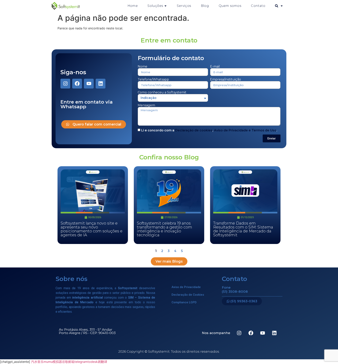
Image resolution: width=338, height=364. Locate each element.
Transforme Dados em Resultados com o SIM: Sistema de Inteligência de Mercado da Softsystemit (243, 229)
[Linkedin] (100, 84)
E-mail (215, 66)
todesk (93, 362)
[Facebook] (77, 84)
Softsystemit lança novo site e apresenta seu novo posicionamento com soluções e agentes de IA (91, 229)
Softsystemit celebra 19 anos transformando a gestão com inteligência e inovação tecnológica (164, 229)
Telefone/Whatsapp (153, 79)
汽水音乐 (37, 362)
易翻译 (102, 362)
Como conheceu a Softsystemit (162, 92)
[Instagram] (65, 84)
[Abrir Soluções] (165, 5)
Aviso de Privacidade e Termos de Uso (245, 130)
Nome (142, 66)
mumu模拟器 (53, 362)
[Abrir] (281, 5)
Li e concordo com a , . (209, 130)
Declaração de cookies (193, 130)
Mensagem (146, 105)
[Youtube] (89, 84)
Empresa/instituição (225, 79)
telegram (81, 362)
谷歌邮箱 (68, 362)
